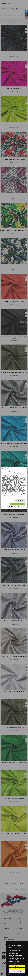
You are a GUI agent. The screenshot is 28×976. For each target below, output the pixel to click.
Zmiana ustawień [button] (17, 971)
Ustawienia (20, 500)
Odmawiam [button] (16, 968)
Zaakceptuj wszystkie (17, 504)
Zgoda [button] (16, 966)
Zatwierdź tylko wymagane (16, 506)
